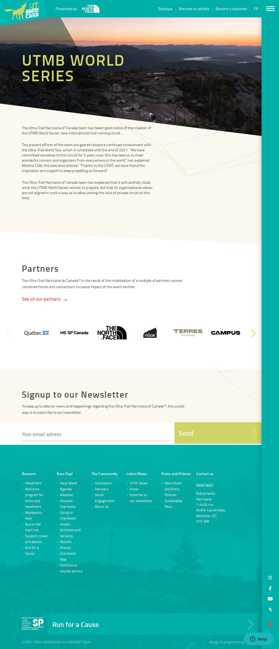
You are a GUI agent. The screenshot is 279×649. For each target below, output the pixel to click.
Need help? (204, 484)
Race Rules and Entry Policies (173, 489)
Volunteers (103, 483)
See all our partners (41, 299)
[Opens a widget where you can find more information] (259, 639)
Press (134, 489)
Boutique (165, 8)
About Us (102, 506)
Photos (65, 547)
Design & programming (226, 641)
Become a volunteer (231, 8)
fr (256, 8)
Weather (67, 494)
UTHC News (139, 483)
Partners (101, 489)
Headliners (33, 483)
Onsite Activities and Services (70, 530)
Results (65, 541)
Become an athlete (194, 8)
